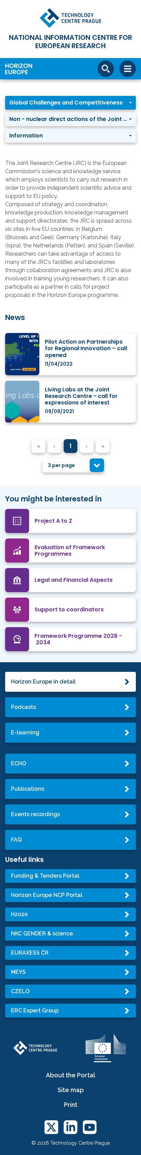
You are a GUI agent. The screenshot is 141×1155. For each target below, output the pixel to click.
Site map (70, 1089)
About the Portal (70, 1075)
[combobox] (73, 465)
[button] (70, 103)
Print (70, 1104)
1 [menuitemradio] (70, 446)
